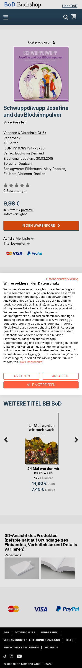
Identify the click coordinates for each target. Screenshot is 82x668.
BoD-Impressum (31, 362)
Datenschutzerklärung (62, 279)
